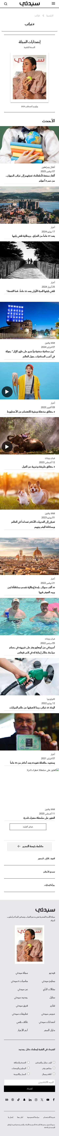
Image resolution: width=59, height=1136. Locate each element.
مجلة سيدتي (22, 973)
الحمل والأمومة (20, 1074)
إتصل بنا (10, 1117)
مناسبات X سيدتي (19, 981)
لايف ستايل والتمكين (43, 1062)
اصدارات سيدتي (47, 1022)
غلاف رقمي (22, 1022)
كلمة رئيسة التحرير (32, 846)
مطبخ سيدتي (48, 981)
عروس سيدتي (48, 1014)
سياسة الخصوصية (33, 1117)
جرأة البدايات (49, 885)
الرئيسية (49, 16)
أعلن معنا (20, 1117)
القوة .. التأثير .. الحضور (46, 858)
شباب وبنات (50, 458)
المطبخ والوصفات (19, 1068)
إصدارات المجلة (29, 42)
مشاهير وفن (47, 1068)
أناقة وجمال (47, 1074)
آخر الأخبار (23, 1030)
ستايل (52, 997)
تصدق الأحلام (49, 872)
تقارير (52, 1005)
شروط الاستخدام (49, 1117)
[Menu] (53, 3)
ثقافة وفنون (50, 343)
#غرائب (29, 24)
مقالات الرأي (49, 989)
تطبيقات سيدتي (20, 1014)
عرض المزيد (28, 827)
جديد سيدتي (21, 997)
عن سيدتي (23, 989)
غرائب (37, 16)
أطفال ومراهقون (48, 167)
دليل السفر (49, 1030)
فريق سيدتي (22, 1005)
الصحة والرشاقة (20, 1062)
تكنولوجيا (51, 699)
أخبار (53, 227)
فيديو (52, 973)
